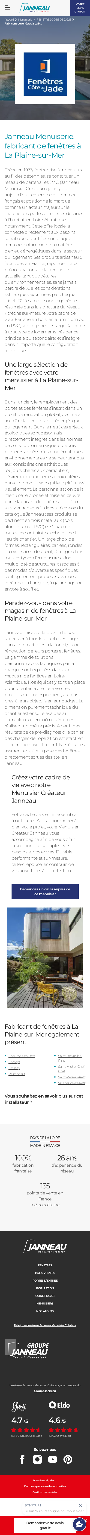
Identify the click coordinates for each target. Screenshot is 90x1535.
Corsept (14, 1062)
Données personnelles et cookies (45, 1486)
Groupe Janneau (45, 1391)
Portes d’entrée (45, 1280)
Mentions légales (44, 1480)
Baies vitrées (45, 1273)
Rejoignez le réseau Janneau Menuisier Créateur (45, 1325)
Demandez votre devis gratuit (45, 1525)
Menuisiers (44, 1303)
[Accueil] (34, 8)
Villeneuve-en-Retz (71, 1083)
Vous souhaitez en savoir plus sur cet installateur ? (44, 1099)
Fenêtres (45, 1265)
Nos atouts (45, 1311)
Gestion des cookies (45, 1492)
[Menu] (7, 7)
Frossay (14, 1068)
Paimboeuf (17, 1074)
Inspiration (45, 1288)
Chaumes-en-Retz (22, 1056)
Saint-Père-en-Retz (71, 1077)
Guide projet (45, 1296)
